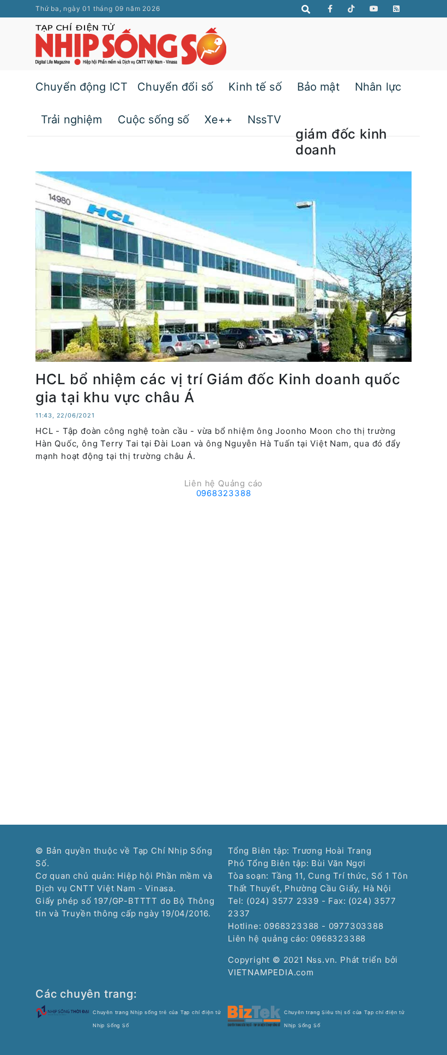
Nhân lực (378, 86)
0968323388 (223, 493)
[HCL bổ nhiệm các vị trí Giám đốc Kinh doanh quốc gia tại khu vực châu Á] (223, 265)
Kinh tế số (255, 86)
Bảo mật (318, 86)
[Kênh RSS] (396, 8)
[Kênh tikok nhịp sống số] (351, 8)
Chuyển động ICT (81, 86)
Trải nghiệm (71, 119)
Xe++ (218, 119)
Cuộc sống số (154, 119)
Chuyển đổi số (175, 86)
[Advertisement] (223, 579)
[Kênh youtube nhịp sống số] (374, 8)
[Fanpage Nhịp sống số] (330, 8)
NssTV (264, 119)
